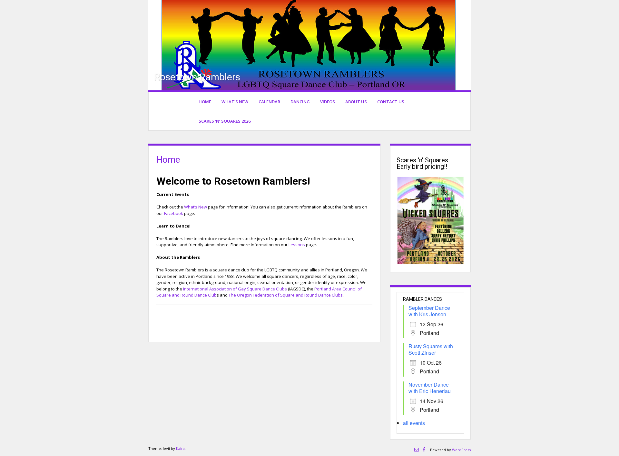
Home (205, 102)
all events (414, 423)
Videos (327, 102)
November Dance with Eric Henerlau (429, 388)
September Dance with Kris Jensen (429, 311)
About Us (356, 102)
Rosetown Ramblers (197, 77)
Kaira (180, 448)
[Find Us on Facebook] (424, 449)
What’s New (234, 102)
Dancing (300, 102)
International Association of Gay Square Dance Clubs (235, 289)
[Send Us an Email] (416, 449)
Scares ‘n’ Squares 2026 (225, 121)
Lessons (297, 245)
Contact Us (390, 102)
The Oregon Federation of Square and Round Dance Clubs (286, 295)
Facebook (173, 213)
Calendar (269, 102)
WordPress (461, 449)
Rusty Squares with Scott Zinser (430, 349)
